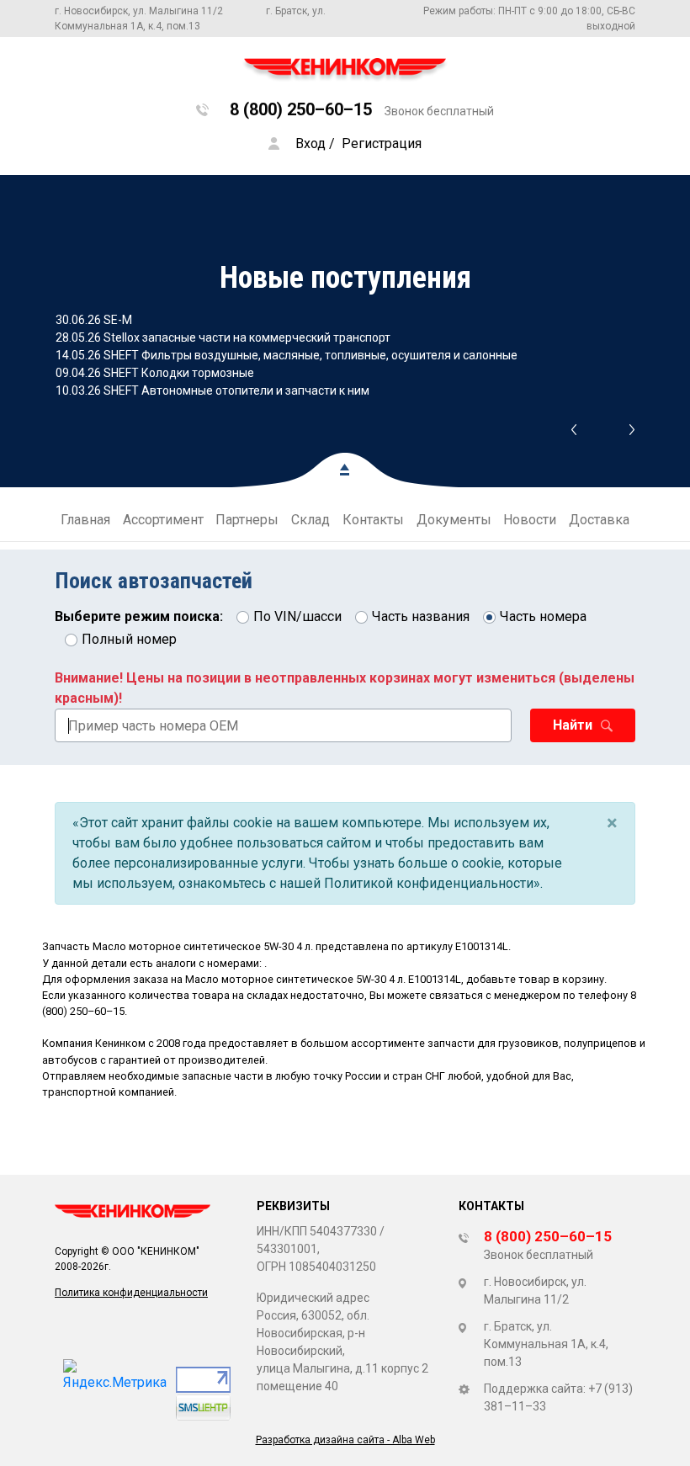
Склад (310, 520)
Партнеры (247, 520)
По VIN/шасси (297, 616)
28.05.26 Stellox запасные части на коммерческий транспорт (223, 337)
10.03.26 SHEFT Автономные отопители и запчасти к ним (212, 390)
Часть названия (421, 616)
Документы (454, 520)
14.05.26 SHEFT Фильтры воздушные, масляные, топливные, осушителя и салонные (287, 355)
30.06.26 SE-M (94, 320)
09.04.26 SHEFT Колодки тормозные (155, 373)
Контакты (373, 520)
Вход (310, 143)
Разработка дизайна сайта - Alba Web (345, 1440)
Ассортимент (163, 520)
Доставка (599, 520)
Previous (573, 430)
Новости (529, 520)
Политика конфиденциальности (131, 1293)
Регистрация (382, 143)
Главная (85, 520)
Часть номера (543, 616)
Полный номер (129, 639)
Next (632, 430)
